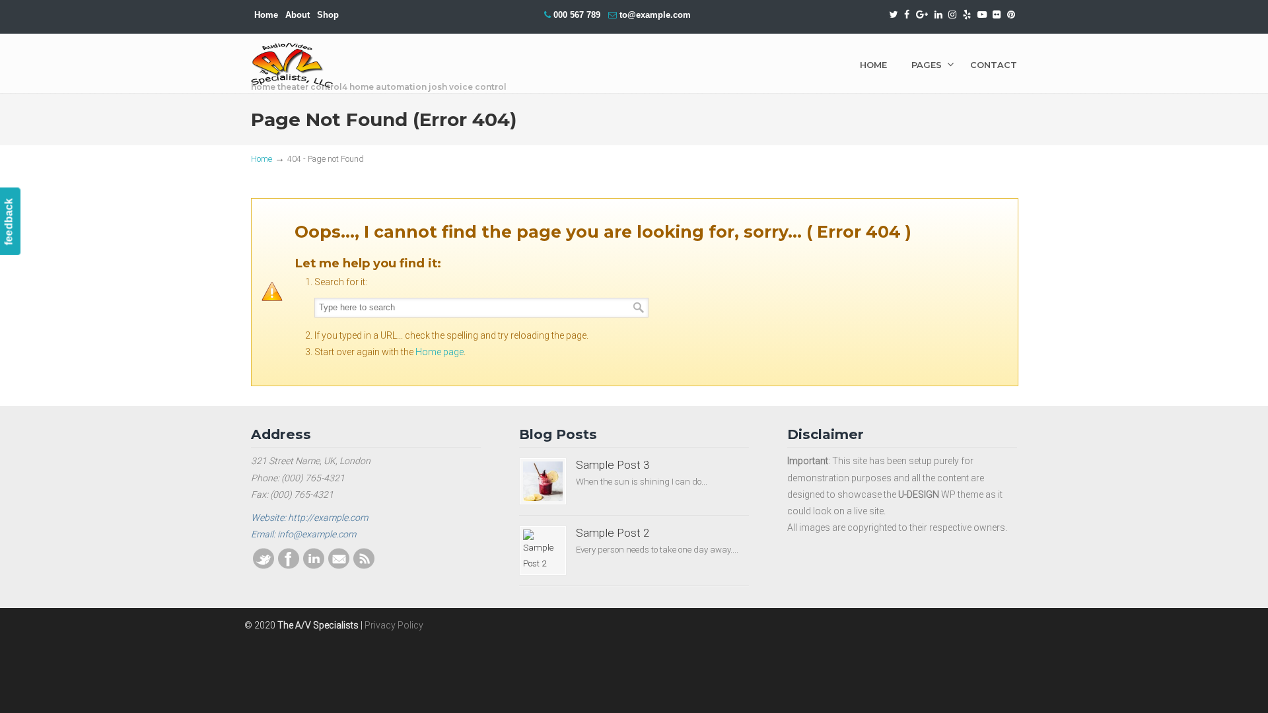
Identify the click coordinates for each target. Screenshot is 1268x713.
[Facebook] (906, 15)
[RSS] (363, 565)
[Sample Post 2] (543, 550)
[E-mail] (338, 565)
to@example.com (655, 15)
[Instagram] (952, 15)
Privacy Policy (394, 625)
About (297, 15)
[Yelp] (967, 15)
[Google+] (922, 15)
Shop (328, 15)
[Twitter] (894, 15)
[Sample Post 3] (543, 481)
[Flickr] (997, 15)
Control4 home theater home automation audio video (292, 66)
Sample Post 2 (613, 532)
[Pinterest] (1011, 15)
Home (266, 15)
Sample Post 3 (613, 464)
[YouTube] (982, 15)
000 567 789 (576, 15)
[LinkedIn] (938, 15)
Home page (439, 352)
